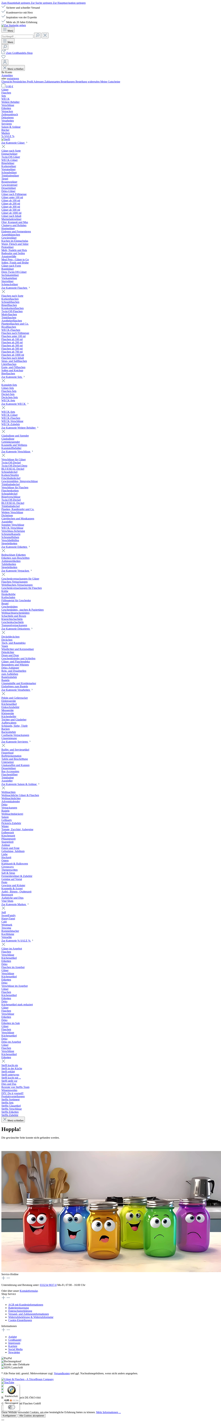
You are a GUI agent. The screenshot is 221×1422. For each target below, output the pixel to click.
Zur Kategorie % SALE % (16, 940)
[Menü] (17, 1386)
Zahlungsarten (52, 81)
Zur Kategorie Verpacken (15, 570)
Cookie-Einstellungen (20, 1320)
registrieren (13, 78)
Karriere (12, 1346)
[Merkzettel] (3, 57)
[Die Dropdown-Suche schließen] (45, 35)
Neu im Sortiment (29, 1144)
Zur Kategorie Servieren (14, 741)
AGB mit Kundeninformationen (25, 1304)
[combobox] (17, 36)
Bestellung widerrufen (87, 81)
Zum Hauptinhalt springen (16, 2)
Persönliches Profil (23, 81)
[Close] (2, 1419)
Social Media (15, 1349)
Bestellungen (68, 81)
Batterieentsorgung (18, 1307)
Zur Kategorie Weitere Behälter (18, 427)
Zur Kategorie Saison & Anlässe (19, 784)
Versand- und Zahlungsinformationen (28, 1314)
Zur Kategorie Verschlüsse (16, 451)
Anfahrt (12, 1336)
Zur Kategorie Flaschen (14, 287)
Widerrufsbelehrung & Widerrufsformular (30, 1317)
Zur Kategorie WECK (13, 403)
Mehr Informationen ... (108, 1412)
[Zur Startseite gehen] (13, 25)
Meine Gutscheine (110, 81)
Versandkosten (62, 1373)
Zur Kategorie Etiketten (14, 546)
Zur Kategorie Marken (14, 904)
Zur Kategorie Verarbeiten (16, 689)
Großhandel (14, 1339)
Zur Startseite (8, 1144)
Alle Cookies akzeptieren (31, 1415)
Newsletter (14, 1352)
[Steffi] (110, 139)
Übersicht (7, 81)
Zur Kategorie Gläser (13, 142)
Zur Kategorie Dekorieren (15, 628)
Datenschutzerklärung (20, 1310)
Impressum (14, 1343)
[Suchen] (37, 35)
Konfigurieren (9, 1415)
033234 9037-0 (48, 1284)
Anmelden (7, 75)
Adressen (38, 81)
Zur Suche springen (42, 2)
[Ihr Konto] (4, 62)
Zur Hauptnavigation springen (69, 2)
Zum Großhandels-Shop (19, 52)
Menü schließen (15, 69)
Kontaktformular (29, 1290)
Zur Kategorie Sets (12, 376)
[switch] (11, 1407)
